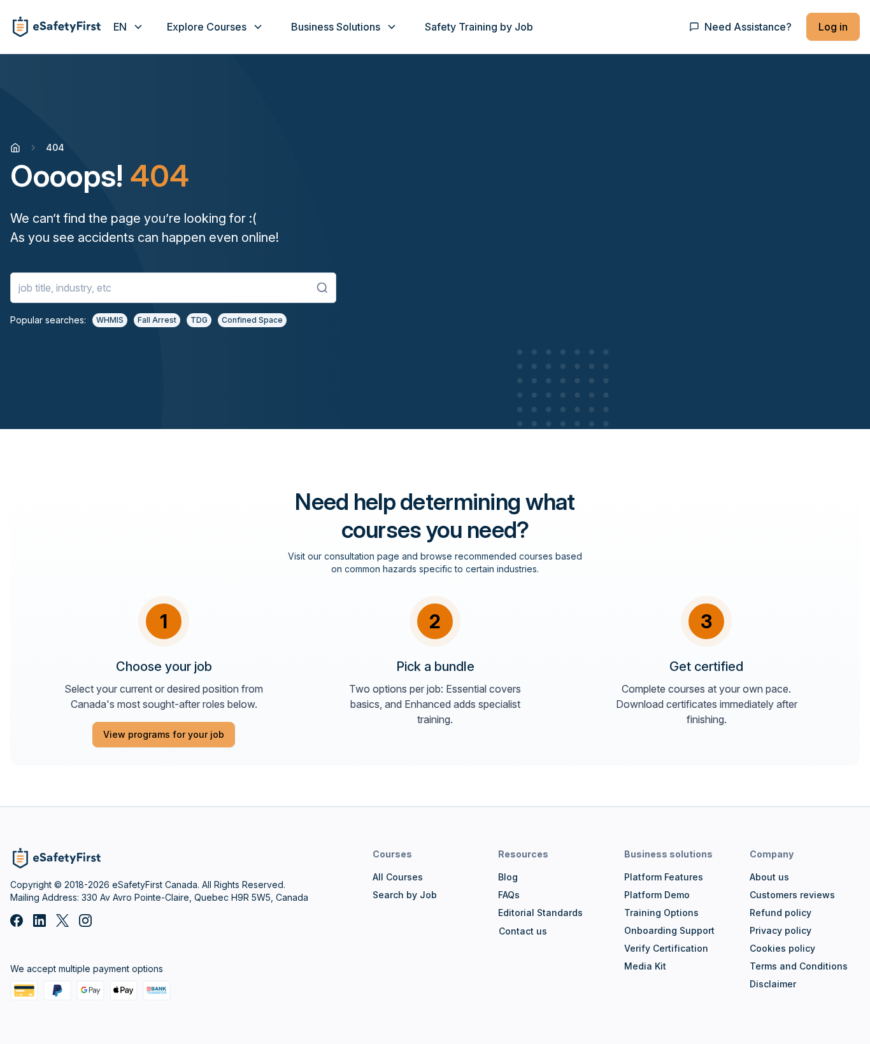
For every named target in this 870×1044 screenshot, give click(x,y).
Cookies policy (782, 948)
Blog (508, 876)
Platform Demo (657, 894)
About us (769, 876)
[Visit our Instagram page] (85, 920)
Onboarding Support (669, 930)
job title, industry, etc (64, 287)
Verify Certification (666, 948)
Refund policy (780, 912)
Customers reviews (792, 894)
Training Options (661, 912)
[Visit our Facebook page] (16, 920)
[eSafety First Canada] (55, 27)
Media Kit (645, 966)
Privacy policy (780, 930)
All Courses (398, 876)
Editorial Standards (540, 912)
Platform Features (663, 876)
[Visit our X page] (62, 920)
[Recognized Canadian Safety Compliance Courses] (15, 148)
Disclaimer (773, 983)
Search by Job (405, 894)
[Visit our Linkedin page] (39, 920)
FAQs (509, 894)
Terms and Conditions (799, 966)
